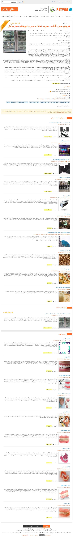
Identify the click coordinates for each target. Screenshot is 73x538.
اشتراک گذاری (66, 106)
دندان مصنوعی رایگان (65, 430)
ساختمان (43, 16)
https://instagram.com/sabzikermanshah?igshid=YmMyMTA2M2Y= (51, 98)
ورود (62, 1)
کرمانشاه (64, 95)
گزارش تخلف (59, 106)
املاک (21, 16)
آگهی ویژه (21, 1)
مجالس (64, 23)
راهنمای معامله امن (60, 112)
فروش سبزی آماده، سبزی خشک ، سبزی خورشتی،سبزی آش (39, 26)
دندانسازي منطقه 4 (66, 448)
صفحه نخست (67, 1)
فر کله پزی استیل (66, 195)
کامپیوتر (52, 16)
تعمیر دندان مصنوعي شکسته (64, 393)
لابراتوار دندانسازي (66, 466)
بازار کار (25, 16)
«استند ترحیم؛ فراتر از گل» (64, 177)
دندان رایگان (67, 357)
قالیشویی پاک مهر (66, 338)
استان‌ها (31, 535)
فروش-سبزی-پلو (54, 102)
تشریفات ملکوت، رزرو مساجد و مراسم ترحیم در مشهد (58, 232)
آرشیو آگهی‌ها (25, 535)
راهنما (54, 1)
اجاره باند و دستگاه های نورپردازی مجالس (61, 159)
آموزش (11, 16)
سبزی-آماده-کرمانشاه (34, 102)
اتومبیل (16, 16)
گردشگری (58, 16)
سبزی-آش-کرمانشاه (45, 102)
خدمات (37, 16)
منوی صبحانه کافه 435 (65, 268)
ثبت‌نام (58, 1)
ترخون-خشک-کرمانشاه (22, 102)
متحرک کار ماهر (66, 411)
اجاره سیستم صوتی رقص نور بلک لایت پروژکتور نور (59, 122)
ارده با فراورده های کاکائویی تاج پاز (63, 287)
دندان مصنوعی (67, 503)
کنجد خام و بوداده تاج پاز (65, 250)
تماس (36, 535)
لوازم (63, 16)
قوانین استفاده (45, 535)
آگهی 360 (43, 528)
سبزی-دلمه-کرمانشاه (64, 102)
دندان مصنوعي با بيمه (65, 485)
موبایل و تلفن (68, 16)
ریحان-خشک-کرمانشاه (11, 102)
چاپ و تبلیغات (32, 16)
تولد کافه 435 (67, 214)
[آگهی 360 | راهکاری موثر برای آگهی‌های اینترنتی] (53, 9)
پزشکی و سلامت (5, 16)
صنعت (47, 16)
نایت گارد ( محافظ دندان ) (64, 375)
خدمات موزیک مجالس (65, 140)
